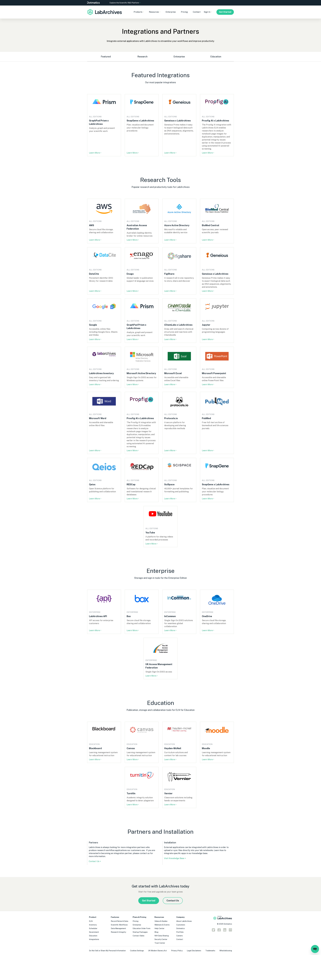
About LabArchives (184, 921)
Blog (156, 932)
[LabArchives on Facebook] (219, 930)
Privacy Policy (177, 951)
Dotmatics (180, 928)
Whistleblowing (225, 951)
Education (93, 936)
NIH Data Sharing (161, 936)
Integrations (94, 939)
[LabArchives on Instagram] (230, 930)
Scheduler (93, 928)
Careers (179, 936)
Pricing (184, 12)
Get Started (225, 12)
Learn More (94, 153)
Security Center (160, 939)
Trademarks (210, 951)
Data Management (118, 928)
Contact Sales (138, 936)
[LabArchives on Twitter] (213, 930)
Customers (180, 925)
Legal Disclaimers (194, 951)
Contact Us (173, 900)
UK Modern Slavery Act (157, 951)
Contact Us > (95, 861)
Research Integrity (118, 932)
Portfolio (180, 932)
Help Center (159, 928)
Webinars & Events (162, 925)
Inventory (93, 925)
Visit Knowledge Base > (175, 858)
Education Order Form (141, 928)
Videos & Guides (160, 921)
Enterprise (171, 12)
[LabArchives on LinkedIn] (224, 930)
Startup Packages (140, 932)
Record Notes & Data (119, 921)
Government (94, 932)
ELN (91, 921)
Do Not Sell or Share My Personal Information (107, 951)
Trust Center (159, 943)
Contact (196, 12)
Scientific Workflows (119, 925)
